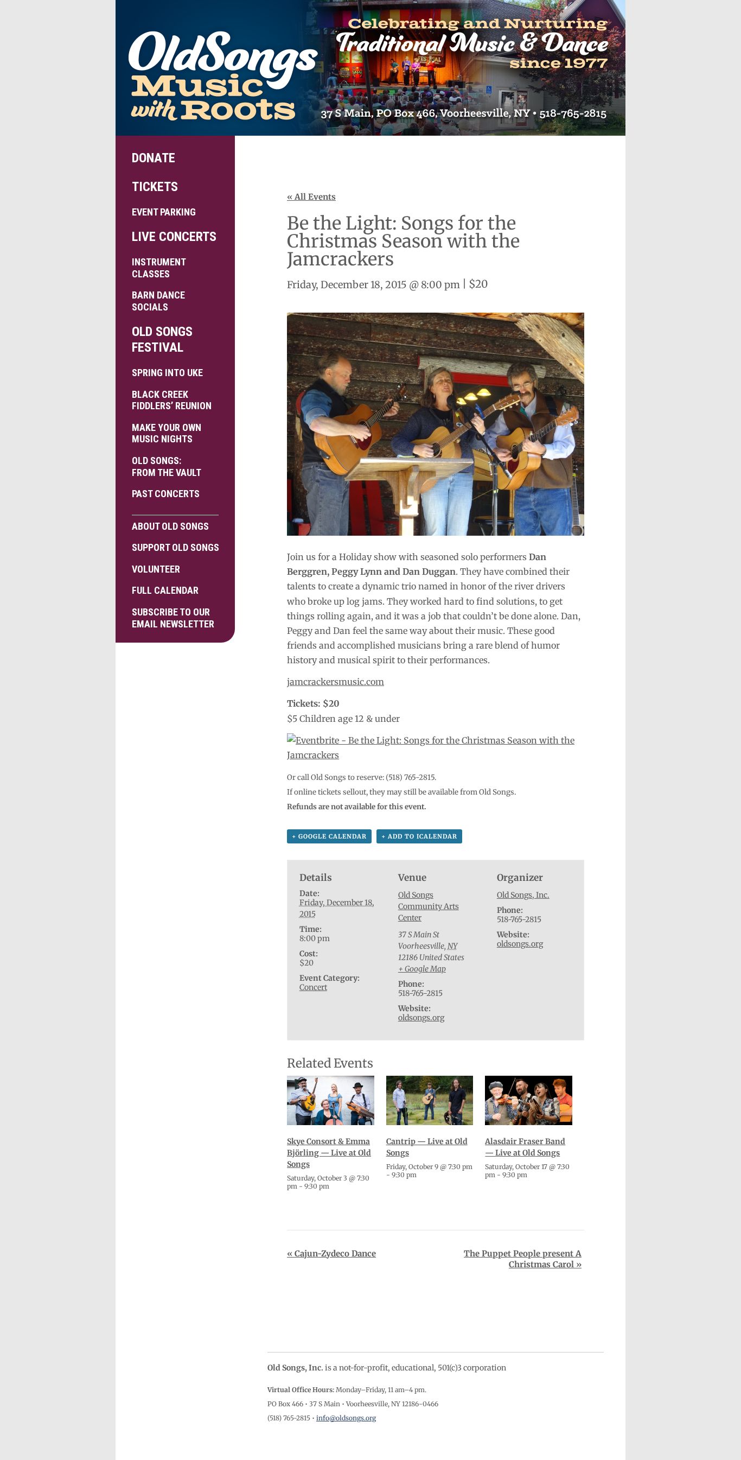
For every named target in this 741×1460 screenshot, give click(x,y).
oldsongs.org (421, 1018)
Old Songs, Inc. (523, 895)
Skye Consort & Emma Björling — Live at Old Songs (329, 1153)
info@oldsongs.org (346, 1418)
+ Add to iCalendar (419, 836)
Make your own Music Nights (166, 433)
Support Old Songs (175, 547)
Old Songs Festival (162, 339)
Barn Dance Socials (158, 301)
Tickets (155, 186)
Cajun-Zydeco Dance (331, 1253)
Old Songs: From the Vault (166, 466)
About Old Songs (170, 526)
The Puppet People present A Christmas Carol (523, 1258)
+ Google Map (422, 969)
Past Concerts (166, 493)
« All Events (311, 197)
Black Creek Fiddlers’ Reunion (172, 400)
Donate (153, 158)
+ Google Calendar (329, 836)
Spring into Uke (167, 372)
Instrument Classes (159, 268)
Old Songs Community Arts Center (428, 906)
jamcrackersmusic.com (335, 681)
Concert (313, 987)
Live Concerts (174, 236)
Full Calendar (165, 590)
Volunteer (156, 569)
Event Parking (164, 212)
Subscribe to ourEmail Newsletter (173, 618)
